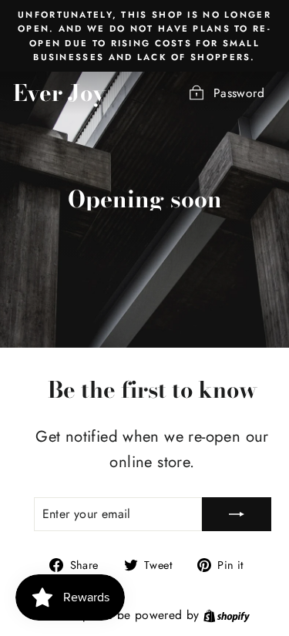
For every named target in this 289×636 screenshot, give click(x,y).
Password (238, 93)
